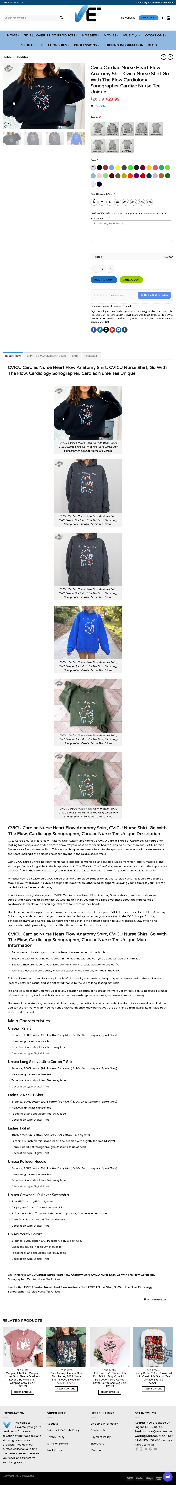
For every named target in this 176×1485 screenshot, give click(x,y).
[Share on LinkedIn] (118, 330)
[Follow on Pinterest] (150, 1449)
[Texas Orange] (161, 175)
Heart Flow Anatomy (161, 318)
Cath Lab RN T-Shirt (121, 315)
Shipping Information (123, 45)
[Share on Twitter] (100, 330)
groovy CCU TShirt (139, 318)
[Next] (79, 96)
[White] (93, 184)
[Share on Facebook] (94, 330)
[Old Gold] (124, 175)
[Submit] (61, 18)
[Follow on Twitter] (146, 1449)
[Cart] (169, 18)
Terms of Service (57, 1443)
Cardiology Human (125, 311)
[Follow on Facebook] (136, 1449)
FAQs (75, 356)
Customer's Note (101, 213)
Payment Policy (101, 1437)
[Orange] (130, 175)
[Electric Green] (130, 167)
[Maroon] (112, 175)
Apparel (107, 306)
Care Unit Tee (102, 315)
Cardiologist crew (105, 311)
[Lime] (106, 175)
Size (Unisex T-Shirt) (103, 194)
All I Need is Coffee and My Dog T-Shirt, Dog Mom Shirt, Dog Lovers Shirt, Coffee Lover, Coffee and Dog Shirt (109, 1378)
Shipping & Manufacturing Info (46, 356)
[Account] (162, 18)
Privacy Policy (55, 1437)
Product (96, 117)
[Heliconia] (155, 167)
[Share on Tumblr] (125, 330)
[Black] (99, 167)
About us (52, 1423)
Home (12, 35)
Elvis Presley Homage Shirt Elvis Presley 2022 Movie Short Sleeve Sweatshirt (66, 1376)
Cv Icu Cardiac (158, 315)
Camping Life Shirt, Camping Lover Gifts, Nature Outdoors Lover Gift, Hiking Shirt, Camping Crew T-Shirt (22, 1378)
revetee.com (160, 1299)
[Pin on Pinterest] (112, 330)
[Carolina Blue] (112, 167)
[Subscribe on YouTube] (155, 1449)
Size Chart (102, 106)
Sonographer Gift (100, 322)
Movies (110, 35)
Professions (85, 45)
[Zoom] (7, 125)
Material (96, 1450)
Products (127, 306)
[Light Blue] (93, 175)
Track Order (54, 1450)
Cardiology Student (146, 311)
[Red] (143, 175)
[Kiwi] (168, 167)
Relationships (54, 45)
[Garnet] (143, 167)
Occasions (154, 35)
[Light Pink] (99, 175)
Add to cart (104, 279)
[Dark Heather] (124, 167)
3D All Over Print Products (49, 35)
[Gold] (149, 167)
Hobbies (89, 35)
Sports (27, 45)
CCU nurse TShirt (141, 315)
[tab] (13, 355)
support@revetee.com (13, 2)
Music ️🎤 (130, 35)
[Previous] (9, 96)
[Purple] (137, 175)
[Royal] (149, 175)
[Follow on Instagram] (141, 1449)
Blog (152, 45)
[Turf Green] (168, 175)
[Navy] (99, 184)
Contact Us (98, 1430)
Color (94, 160)
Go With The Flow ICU (118, 318)
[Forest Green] (137, 167)
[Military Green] (118, 175)
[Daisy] (118, 167)
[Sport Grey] (155, 175)
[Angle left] (163, 57)
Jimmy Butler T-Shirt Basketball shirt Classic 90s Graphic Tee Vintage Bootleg (153, 1376)
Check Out (131, 279)
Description (13, 356)
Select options (22, 1392)
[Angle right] (170, 57)
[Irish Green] (161, 167)
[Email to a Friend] (106, 330)
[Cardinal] (106, 167)
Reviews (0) (91, 356)
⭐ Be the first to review (154, 295)
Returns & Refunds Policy (63, 1430)
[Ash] (93, 167)
